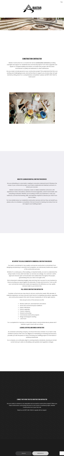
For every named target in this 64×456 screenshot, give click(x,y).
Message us (40, 453)
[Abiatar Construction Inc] (32, 9)
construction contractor (43, 63)
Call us (24, 453)
